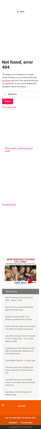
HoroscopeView (20, 4)
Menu (22, 12)
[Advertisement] (20, 36)
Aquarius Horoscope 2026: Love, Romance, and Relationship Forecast (18, 318)
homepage (6, 80)
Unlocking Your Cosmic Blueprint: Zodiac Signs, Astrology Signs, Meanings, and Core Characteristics (20, 351)
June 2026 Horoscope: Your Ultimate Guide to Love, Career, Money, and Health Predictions (20, 382)
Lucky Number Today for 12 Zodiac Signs (20, 361)
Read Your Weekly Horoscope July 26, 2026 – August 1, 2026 (19, 299)
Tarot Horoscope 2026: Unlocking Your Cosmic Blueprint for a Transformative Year (19, 370)
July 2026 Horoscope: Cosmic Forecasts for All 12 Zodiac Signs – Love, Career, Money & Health (20, 338)
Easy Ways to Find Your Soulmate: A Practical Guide (18, 393)
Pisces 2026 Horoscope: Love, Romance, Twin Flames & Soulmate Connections (20, 327)
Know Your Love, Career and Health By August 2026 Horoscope (19, 308)
